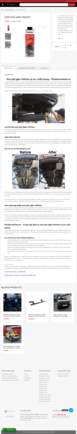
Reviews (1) (44, 68)
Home (2, 9)
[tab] (8, 68)
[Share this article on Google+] (68, 45)
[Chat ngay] (71, 410)
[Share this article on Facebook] (62, 45)
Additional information (27, 68)
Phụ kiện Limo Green (9, 9)
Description (8, 68)
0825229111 (5, 1)
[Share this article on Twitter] (65, 45)
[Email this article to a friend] (65, 48)
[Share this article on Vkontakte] (62, 48)
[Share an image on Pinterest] (71, 45)
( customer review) (16, 21)
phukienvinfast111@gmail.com (15, 1)
